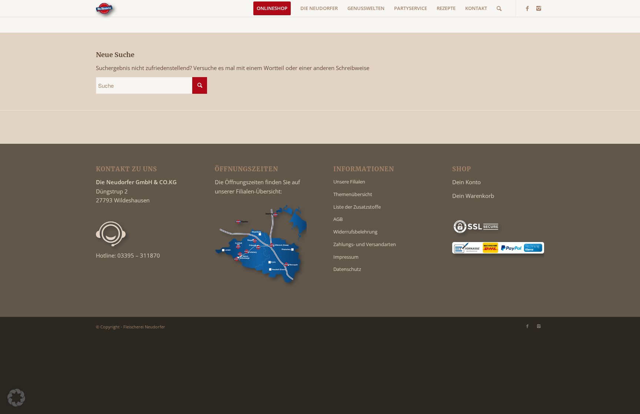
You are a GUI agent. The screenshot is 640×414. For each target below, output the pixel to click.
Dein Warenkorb (473, 195)
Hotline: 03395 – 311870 (128, 255)
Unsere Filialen (349, 181)
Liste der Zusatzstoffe (357, 206)
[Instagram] (538, 8)
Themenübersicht (352, 194)
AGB (338, 219)
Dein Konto (466, 182)
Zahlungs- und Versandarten (364, 244)
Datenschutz (347, 269)
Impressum (346, 257)
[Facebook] (527, 8)
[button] (16, 397)
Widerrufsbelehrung (355, 231)
